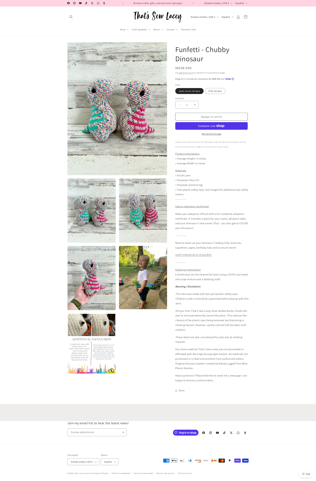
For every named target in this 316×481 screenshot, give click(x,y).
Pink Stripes (215, 91)
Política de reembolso (121, 473)
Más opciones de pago (211, 134)
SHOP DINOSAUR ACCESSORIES (193, 255)
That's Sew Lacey (81, 473)
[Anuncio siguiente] (193, 3)
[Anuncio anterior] (123, 3)
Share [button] (182, 390)
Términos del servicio (165, 473)
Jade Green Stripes (189, 91)
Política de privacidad (143, 473)
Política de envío (185, 473)
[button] (71, 17)
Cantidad (179, 98)
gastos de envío (186, 72)
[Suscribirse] (123, 432)
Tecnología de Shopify (99, 473)
